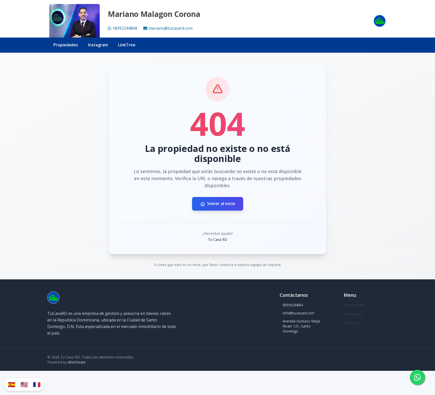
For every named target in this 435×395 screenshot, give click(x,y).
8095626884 (293, 305)
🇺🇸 (24, 384)
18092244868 (124, 28)
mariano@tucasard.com (170, 28)
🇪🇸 (11, 384)
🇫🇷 (37, 384)
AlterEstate (77, 362)
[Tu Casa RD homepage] (380, 21)
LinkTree (126, 45)
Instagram (98, 45)
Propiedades (65, 45)
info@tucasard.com (298, 313)
